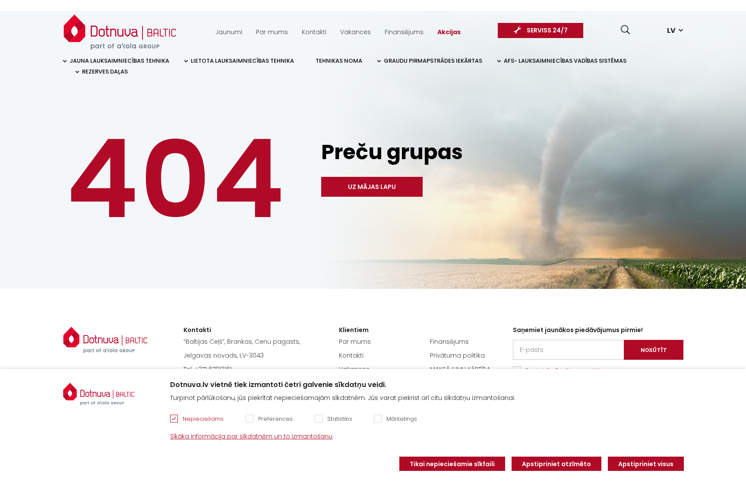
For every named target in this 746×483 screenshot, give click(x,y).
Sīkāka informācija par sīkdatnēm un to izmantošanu (251, 436)
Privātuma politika (457, 355)
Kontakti (314, 32)
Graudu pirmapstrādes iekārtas (433, 61)
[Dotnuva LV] (120, 27)
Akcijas (449, 32)
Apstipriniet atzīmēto (556, 464)
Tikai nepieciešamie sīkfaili (452, 464)
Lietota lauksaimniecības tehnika (242, 61)
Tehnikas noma (339, 61)
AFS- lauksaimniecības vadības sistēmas (565, 61)
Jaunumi (228, 32)
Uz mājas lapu (372, 186)
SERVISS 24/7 (547, 30)
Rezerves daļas (105, 71)
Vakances (355, 32)
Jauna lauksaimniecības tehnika (119, 61)
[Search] (625, 30)
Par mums (272, 32)
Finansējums (404, 32)
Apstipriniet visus (645, 464)
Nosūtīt (654, 350)
